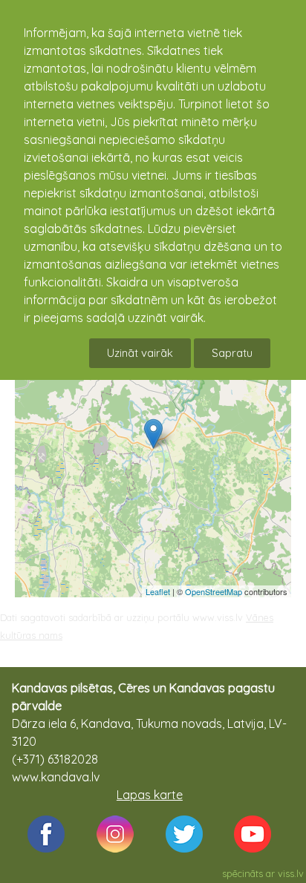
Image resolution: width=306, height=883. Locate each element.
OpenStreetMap (213, 591)
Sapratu (232, 353)
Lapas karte (150, 794)
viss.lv (291, 873)
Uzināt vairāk (140, 353)
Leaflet (158, 591)
